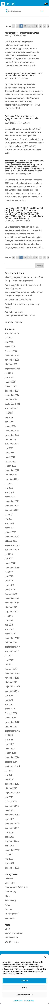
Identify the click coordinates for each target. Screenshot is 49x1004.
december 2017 (12, 638)
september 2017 (12, 647)
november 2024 (12, 395)
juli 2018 (9, 616)
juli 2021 (9, 514)
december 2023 (12, 430)
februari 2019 (11, 594)
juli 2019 (9, 572)
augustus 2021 (12, 510)
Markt (18, 36)
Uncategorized (12, 914)
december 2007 (12, 850)
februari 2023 (11, 461)
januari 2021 (10, 532)
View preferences (24, 994)
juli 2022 (9, 483)
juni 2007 (9, 859)
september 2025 (12, 369)
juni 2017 (9, 660)
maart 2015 (10, 748)
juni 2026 (9, 342)
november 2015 (12, 722)
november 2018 (12, 603)
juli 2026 (9, 338)
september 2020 (12, 545)
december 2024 (12, 391)
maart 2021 (10, 528)
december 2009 (12, 823)
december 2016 (12, 673)
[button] (45, 957)
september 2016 (12, 686)
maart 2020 (10, 563)
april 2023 (9, 452)
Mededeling (21, 173)
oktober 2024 (11, 399)
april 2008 (9, 846)
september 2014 (12, 766)
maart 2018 (10, 634)
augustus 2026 (12, 333)
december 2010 (12, 815)
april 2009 (9, 837)
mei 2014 (9, 779)
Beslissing (19, 78)
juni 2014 (9, 775)
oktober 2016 (11, 682)
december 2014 (12, 757)
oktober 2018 (11, 607)
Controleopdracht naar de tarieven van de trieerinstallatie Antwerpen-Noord (24, 74)
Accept (24, 980)
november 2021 (12, 505)
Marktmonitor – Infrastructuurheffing (22, 33)
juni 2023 (9, 448)
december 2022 (12, 470)
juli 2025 (9, 373)
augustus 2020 (12, 550)
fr (8, 4)
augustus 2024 (12, 408)
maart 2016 (10, 709)
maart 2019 (10, 589)
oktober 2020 (11, 541)
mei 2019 (9, 580)
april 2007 (9, 863)
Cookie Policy (18, 1000)
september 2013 (12, 792)
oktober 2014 (11, 762)
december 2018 (12, 598)
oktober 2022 (11, 474)
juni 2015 (9, 740)
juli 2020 (9, 554)
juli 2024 (9, 413)
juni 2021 (9, 519)
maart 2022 (10, 497)
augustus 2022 (12, 479)
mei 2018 (9, 625)
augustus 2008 (12, 841)
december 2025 (12, 355)
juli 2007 (9, 854)
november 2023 (12, 435)
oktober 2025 (11, 364)
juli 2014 (9, 770)
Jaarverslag (10, 891)
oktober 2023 (11, 439)
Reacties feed (11, 938)
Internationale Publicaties (16, 887)
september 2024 (12, 404)
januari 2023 (10, 466)
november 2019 (12, 567)
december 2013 (12, 784)
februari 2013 (11, 801)
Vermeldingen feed (13, 933)
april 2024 (9, 422)
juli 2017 (9, 656)
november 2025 (12, 360)
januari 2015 (10, 753)
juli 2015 (9, 735)
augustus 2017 (12, 651)
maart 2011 (10, 810)
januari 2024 (10, 426)
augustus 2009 (12, 828)
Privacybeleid (29, 1000)
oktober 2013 (11, 788)
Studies (8, 909)
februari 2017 (11, 669)
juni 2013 (9, 797)
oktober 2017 (11, 642)
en (13, 4)
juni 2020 (9, 558)
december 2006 (12, 868)
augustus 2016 (12, 691)
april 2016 (9, 704)
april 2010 (9, 819)
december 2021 (12, 501)
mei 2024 (9, 417)
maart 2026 (10, 346)
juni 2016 (9, 695)
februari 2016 (11, 713)
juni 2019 (9, 576)
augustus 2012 (12, 806)
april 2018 (9, 629)
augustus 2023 (12, 444)
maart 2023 (10, 457)
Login (7, 929)
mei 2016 (9, 700)
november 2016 (12, 678)
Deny (24, 987)
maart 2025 (10, 382)
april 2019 (9, 585)
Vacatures (9, 918)
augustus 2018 (12, 611)
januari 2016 (10, 717)
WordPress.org (12, 942)
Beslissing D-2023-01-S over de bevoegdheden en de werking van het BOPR (22, 118)
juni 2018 (9, 620)
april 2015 (9, 744)
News (24, 36)
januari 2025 (10, 386)
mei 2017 (9, 664)
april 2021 (9, 523)
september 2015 (12, 731)
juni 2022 (9, 488)
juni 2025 (9, 377)
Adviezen (9, 878)
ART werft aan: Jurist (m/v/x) (18, 300)
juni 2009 (9, 832)
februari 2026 (11, 351)
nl (3, 4)
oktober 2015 (11, 726)
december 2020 (12, 536)
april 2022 (9, 492)
